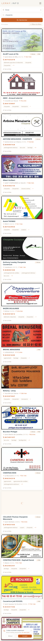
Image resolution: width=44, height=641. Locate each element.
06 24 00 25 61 (10, 566)
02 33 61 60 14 (10, 314)
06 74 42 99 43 (10, 227)
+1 (30, 106)
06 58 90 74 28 (10, 145)
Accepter (25, 636)
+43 (12, 276)
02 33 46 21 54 (10, 186)
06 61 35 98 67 (10, 103)
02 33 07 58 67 (10, 396)
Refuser (10, 636)
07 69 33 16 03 (10, 524)
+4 (32, 188)
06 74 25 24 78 (10, 60)
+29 (29, 440)
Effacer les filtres (36, 24)
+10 (13, 65)
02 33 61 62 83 (10, 355)
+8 (28, 609)
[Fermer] (31, 630)
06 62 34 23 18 (10, 478)
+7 (29, 358)
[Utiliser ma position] (41, 10)
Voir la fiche (8, 69)
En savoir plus (25, 632)
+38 (35, 147)
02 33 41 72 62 (10, 607)
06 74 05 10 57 (10, 437)
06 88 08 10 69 (10, 270)
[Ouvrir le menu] (40, 3)
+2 (28, 229)
